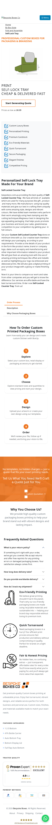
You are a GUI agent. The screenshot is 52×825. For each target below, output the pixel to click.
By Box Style (10, 27)
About (12, 813)
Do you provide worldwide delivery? (21, 579)
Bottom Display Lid (13, 743)
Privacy (20, 813)
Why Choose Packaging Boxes (21, 313)
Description (12, 308)
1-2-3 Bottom (11, 728)
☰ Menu (45, 17)
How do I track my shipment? (18, 586)
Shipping (29, 813)
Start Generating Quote (18, 103)
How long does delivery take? (18, 572)
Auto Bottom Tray (13, 738)
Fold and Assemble (13, 30)
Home (8, 24)
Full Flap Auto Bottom (14, 747)
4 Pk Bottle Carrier (13, 733)
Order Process (13, 302)
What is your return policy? (17, 547)
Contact (39, 813)
